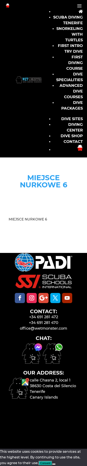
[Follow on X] (55, 298)
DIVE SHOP (72, 136)
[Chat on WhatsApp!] (52, 362)
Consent (45, 463)
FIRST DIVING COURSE (74, 63)
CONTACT (73, 141)
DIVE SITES (72, 119)
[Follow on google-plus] (43, 298)
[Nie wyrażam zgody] (54, 464)
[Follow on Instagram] (32, 298)
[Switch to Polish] (80, 149)
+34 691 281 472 (43, 317)
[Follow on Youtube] (67, 298)
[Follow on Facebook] (20, 298)
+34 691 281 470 (43, 322)
